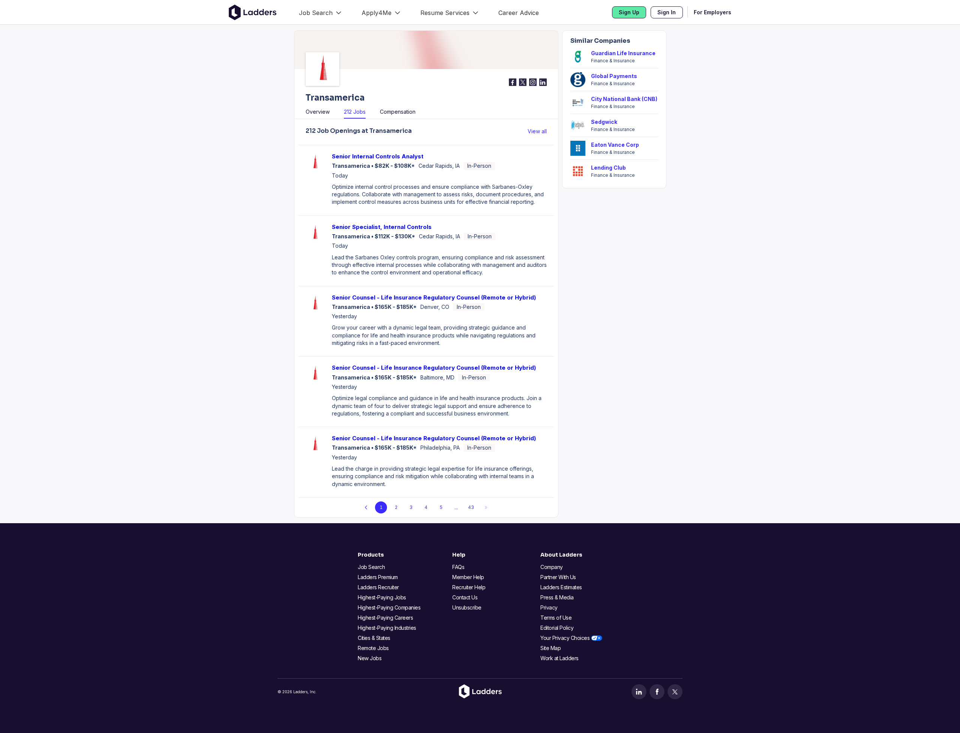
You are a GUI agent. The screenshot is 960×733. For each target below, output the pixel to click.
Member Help (468, 577)
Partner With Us (558, 577)
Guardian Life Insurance (623, 53)
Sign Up (629, 12)
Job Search (371, 567)
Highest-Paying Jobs (382, 597)
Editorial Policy (556, 628)
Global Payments (614, 76)
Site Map (550, 648)
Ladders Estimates (561, 587)
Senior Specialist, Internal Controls (382, 226)
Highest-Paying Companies (389, 607)
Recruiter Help (468, 587)
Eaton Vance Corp (615, 144)
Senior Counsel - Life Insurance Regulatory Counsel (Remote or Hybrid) (434, 297)
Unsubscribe (467, 607)
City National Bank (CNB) (624, 99)
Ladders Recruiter (378, 587)
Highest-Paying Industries (387, 628)
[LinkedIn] (639, 691)
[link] (320, 12)
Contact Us (464, 597)
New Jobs (369, 658)
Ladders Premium (378, 577)
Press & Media (557, 597)
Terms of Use (556, 617)
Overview (318, 111)
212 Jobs (355, 111)
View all (537, 131)
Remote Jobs (373, 648)
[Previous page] (366, 507)
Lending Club (608, 167)
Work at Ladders (559, 658)
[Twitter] (675, 691)
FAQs (458, 567)
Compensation (398, 111)
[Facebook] (657, 691)
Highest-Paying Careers (385, 617)
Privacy (549, 607)
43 (471, 507)
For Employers (712, 12)
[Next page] (486, 507)
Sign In (666, 12)
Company (551, 567)
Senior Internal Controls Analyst (377, 156)
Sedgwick (604, 122)
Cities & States (374, 638)
